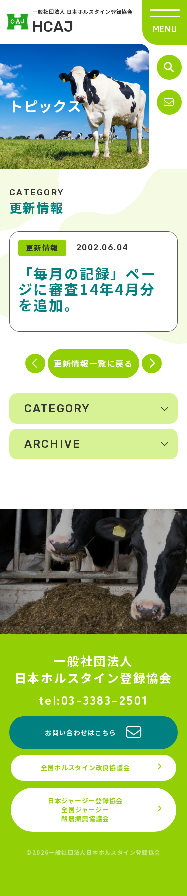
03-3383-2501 (105, 699)
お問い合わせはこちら (80, 732)
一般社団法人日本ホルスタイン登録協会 (93, 669)
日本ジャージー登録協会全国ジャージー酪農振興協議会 (85, 809)
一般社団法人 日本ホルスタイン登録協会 (82, 21)
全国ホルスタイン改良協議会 (85, 767)
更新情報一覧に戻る (93, 363)
